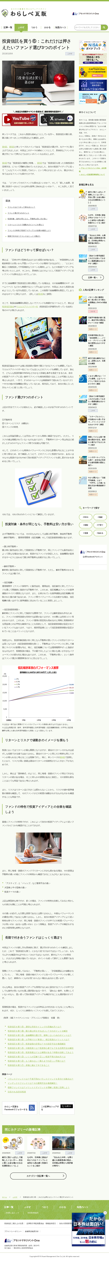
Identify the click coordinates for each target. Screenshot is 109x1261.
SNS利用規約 (33, 1213)
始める (100, 533)
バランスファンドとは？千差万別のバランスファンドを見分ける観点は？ (41, 1079)
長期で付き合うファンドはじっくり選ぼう (24, 236)
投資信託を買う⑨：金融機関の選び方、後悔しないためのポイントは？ (40, 1035)
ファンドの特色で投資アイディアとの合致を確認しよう (29, 230)
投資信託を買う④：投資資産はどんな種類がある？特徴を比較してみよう (41, 1052)
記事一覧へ (93, 277)
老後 (85, 533)
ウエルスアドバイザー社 (27, 306)
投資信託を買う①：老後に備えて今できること (29, 1065)
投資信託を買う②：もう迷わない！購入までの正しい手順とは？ (37, 1061)
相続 (100, 517)
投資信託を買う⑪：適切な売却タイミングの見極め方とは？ (35, 1027)
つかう (34, 27)
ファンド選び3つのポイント (18, 213)
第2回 (40, 294)
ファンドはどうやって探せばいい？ (21, 207)
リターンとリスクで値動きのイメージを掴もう (26, 225)
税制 (85, 525)
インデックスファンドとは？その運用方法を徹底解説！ (33, 1083)
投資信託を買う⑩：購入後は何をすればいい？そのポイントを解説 (38, 1031)
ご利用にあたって (11, 1213)
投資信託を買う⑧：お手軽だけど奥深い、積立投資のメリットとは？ (39, 1039)
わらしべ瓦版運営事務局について (92, 174)
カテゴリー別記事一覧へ (38, 1176)
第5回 (11, 147)
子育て (100, 525)
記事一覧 (8, 27)
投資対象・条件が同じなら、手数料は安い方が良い (27, 219)
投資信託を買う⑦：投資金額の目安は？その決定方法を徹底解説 (37, 1044)
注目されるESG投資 (17, 1092)
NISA (85, 517)
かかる (47, 27)
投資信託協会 (8, 306)
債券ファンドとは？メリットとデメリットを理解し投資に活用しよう (39, 1087)
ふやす (21, 27)
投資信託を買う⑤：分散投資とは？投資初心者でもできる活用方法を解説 (41, 1048)
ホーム (4, 1197)
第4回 (4, 147)
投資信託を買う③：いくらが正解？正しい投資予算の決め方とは (37, 1057)
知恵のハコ (60, 27)
